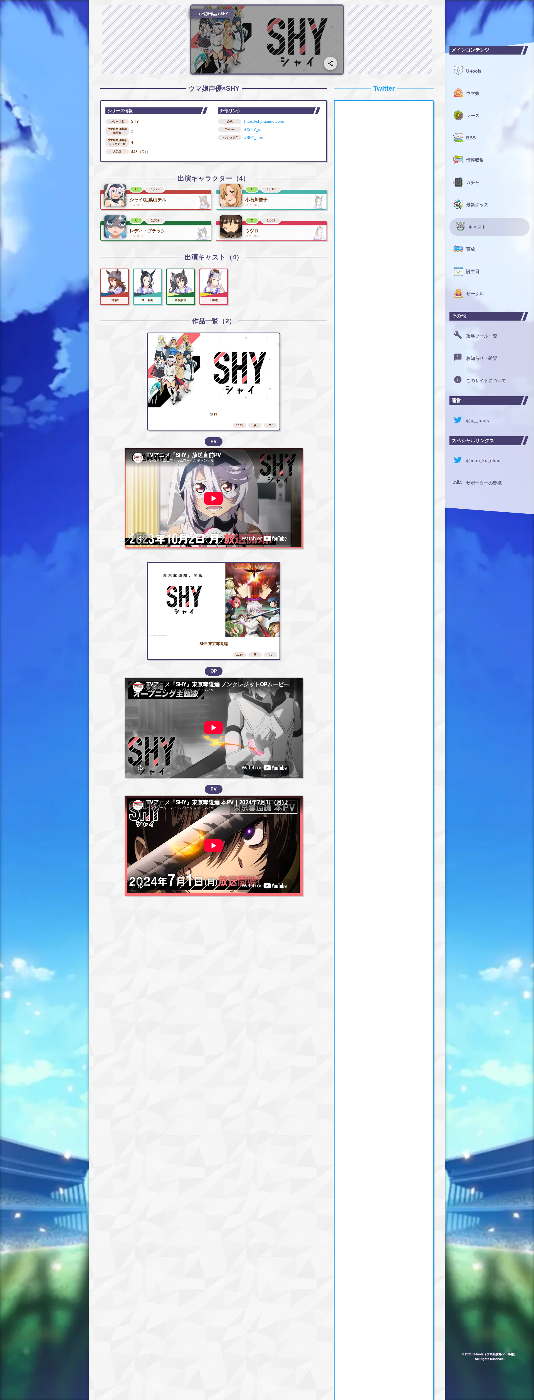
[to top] (429, 1387)
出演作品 (209, 13)
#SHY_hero (254, 137)
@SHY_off (253, 129)
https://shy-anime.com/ (264, 121)
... (196, 13)
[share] (330, 63)
